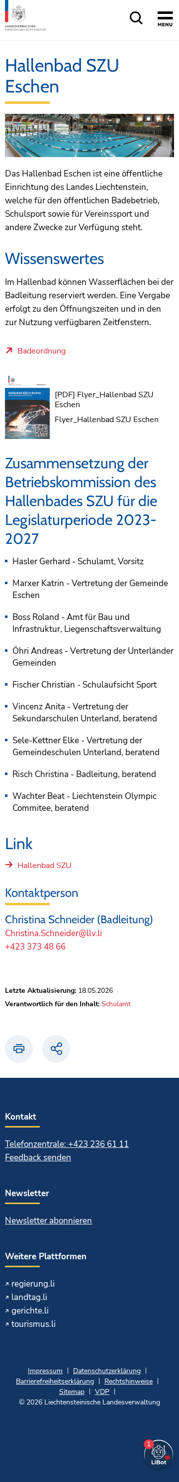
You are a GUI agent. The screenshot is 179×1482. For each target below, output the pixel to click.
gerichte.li (30, 1310)
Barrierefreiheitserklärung (55, 1381)
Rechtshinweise (128, 1381)
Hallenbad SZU (44, 866)
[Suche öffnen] (136, 18)
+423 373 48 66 (35, 947)
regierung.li (33, 1284)
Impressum (45, 1371)
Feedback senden (38, 1157)
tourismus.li (33, 1324)
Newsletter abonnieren (48, 1220)
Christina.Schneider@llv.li (53, 933)
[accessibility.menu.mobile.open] (165, 20)
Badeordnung (41, 351)
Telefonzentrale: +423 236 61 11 (67, 1144)
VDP (102, 1391)
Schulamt (116, 1004)
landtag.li (29, 1297)
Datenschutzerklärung (107, 1371)
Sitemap (72, 1391)
